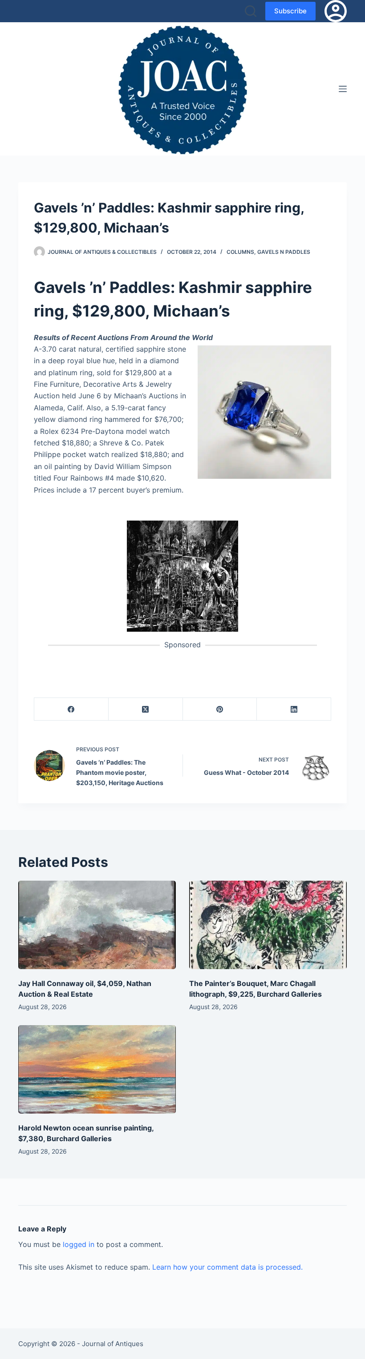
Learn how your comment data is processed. (227, 1267)
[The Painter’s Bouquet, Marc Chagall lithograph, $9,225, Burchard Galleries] (268, 925)
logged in (78, 1244)
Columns (240, 252)
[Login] (335, 11)
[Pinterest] (220, 709)
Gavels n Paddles (283, 252)
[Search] (250, 11)
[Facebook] (71, 709)
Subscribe (290, 11)
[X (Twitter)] (146, 709)
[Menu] (343, 89)
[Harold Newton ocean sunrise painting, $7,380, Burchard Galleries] (97, 1069)
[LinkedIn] (294, 709)
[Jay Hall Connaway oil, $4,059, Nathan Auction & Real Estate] (97, 925)
